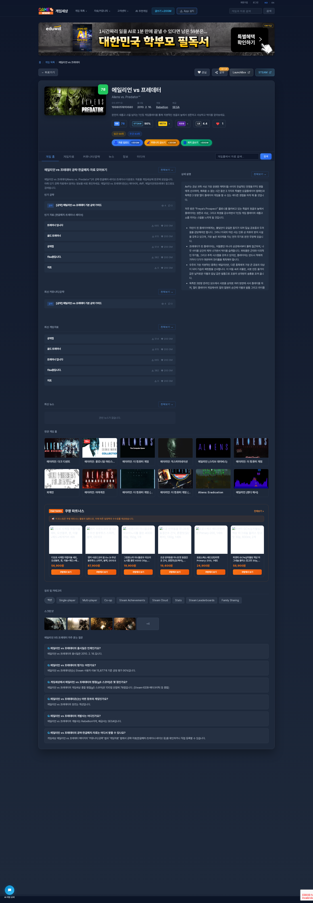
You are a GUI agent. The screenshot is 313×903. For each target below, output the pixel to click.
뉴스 (111, 156)
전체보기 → (167, 169)
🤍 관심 (202, 72)
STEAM (263, 72)
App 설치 (189, 10)
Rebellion (162, 107)
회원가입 (244, 2)
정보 (125, 156)
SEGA (176, 107)
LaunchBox (239, 72)
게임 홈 (50, 156)
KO (266, 3)
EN (273, 3)
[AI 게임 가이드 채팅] (9, 890)
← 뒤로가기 (48, 72)
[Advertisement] (15, 82)
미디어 (141, 156)
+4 (148, 623)
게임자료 (68, 156)
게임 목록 (50, 62)
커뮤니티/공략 (91, 156)
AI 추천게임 (141, 10)
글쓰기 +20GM (163, 10)
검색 (269, 10)
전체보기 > (259, 511)
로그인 (255, 2)
